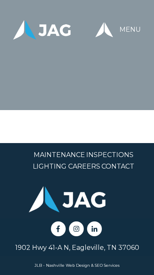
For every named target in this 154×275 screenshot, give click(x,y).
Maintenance (59, 155)
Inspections (109, 155)
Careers (84, 166)
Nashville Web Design (68, 265)
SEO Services (107, 265)
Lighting (50, 166)
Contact (117, 166)
